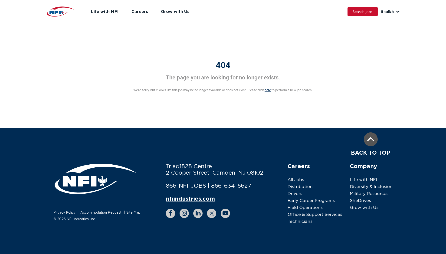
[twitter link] (211, 213)
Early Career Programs (311, 200)
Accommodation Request (100, 212)
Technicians (300, 221)
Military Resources (369, 193)
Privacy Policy (64, 212)
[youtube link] (225, 213)
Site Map (133, 212)
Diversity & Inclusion (371, 186)
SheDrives (360, 200)
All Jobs (296, 179)
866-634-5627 (231, 185)
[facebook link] (170, 213)
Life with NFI (104, 11)
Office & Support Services (315, 214)
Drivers (295, 193)
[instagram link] (184, 213)
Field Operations (305, 207)
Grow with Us (175, 11)
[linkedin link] (198, 213)
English (387, 11)
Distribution (300, 186)
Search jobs (363, 11)
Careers (139, 11)
